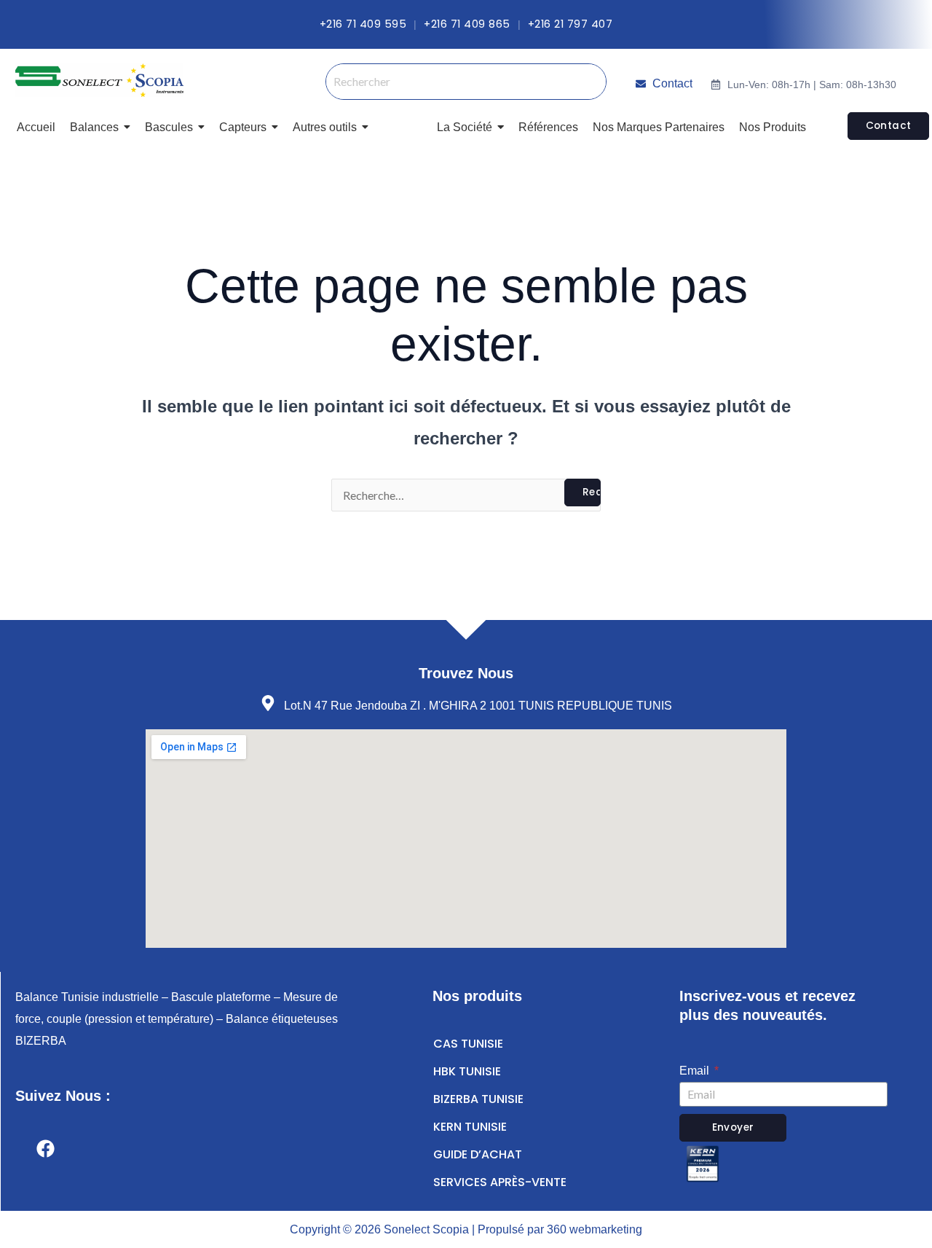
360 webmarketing (594, 1229)
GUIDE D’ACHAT (477, 1154)
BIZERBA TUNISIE (478, 1099)
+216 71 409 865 (467, 24)
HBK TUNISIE (467, 1071)
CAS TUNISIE (468, 1043)
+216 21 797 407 (570, 24)
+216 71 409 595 (363, 24)
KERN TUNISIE (470, 1126)
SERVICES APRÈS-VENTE (499, 1182)
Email (695, 1070)
